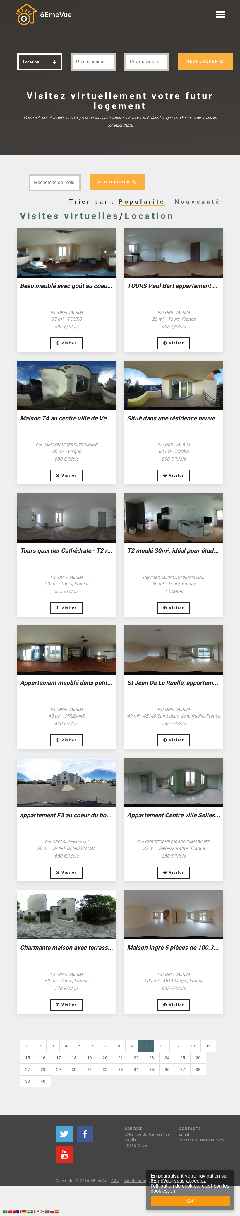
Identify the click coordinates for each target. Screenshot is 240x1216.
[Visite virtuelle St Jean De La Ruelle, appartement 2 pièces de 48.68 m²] (173, 650)
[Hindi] (28, 1212)
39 (27, 1081)
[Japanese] (38, 1212)
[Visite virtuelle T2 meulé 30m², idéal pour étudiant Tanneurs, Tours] (173, 517)
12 (177, 1046)
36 (167, 1069)
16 (43, 1057)
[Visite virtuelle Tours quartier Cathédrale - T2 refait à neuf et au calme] (66, 517)
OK (190, 1201)
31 (89, 1069)
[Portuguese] (47, 1212)
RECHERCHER (203, 61)
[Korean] (42, 1212)
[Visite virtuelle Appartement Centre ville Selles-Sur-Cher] (173, 782)
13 (193, 1046)
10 (149, 1045)
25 (182, 1057)
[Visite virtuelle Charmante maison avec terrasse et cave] (66, 914)
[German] (24, 1212)
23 (151, 1057)
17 (58, 1057)
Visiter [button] (68, 343)
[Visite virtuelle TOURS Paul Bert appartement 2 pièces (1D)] (173, 253)
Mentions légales (140, 1180)
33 (120, 1069)
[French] (19, 1212)
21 (120, 1057)
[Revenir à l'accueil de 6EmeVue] (26, 14)
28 (43, 1069)
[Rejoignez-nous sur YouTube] (64, 1154)
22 (136, 1057)
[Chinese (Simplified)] (10, 1212)
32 (105, 1069)
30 (74, 1069)
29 (58, 1069)
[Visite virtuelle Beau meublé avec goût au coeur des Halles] (66, 253)
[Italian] (33, 1212)
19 (89, 1057)
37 (182, 1069)
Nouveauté (197, 201)
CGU (115, 1180)
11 (162, 1046)
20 (105, 1057)
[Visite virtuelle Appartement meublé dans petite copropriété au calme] (66, 650)
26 (198, 1057)
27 (27, 1069)
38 (198, 1069)
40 (43, 1081)
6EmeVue (56, 14)
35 (151, 1069)
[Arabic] (5, 1212)
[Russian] (52, 1212)
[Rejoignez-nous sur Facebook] (85, 1134)
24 (167, 1057)
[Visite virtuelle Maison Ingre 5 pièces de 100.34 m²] (173, 914)
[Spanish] (56, 1212)
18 (74, 1057)
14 (208, 1046)
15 (27, 1057)
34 (136, 1069)
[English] (14, 1212)
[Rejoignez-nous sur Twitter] (64, 1134)
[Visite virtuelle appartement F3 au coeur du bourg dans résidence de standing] (66, 782)
